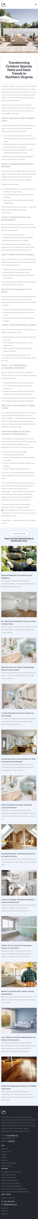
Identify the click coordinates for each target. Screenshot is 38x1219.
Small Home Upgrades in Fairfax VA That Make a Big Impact (18, 1087)
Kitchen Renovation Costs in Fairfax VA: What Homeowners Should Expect (18, 760)
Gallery (3, 1154)
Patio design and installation (13, 454)
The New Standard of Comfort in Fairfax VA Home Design (17, 714)
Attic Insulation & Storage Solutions (13, 1189)
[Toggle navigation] (36, 4)
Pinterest (4, 1211)
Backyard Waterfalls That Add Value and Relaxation (16, 576)
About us (4, 1149)
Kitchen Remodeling (8, 1177)
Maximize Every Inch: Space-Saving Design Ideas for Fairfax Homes (17, 668)
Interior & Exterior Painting (10, 1183)
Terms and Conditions (9, 1163)
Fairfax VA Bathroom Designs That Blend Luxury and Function (16, 806)
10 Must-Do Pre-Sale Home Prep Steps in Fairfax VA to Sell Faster (16, 946)
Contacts (4, 1160)
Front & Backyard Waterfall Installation (15, 1191)
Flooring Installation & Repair (11, 1186)
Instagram (5, 1213)
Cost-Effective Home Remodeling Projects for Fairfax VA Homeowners (18, 1038)
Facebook (4, 1208)
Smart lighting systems (11, 337)
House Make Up (8, 439)
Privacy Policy (6, 1166)
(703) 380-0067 (9, 1201)
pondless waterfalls (24, 391)
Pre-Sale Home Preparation (11, 1172)
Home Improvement (8, 1175)
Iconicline (11, 1141)
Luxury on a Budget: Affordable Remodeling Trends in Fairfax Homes (17, 900)
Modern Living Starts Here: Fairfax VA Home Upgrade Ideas (17, 992)
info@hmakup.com (10, 1204)
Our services (5, 1151)
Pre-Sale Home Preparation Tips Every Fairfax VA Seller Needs (18, 622)
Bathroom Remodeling (9, 1180)
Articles (4, 1157)
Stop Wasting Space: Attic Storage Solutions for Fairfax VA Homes (18, 854)
